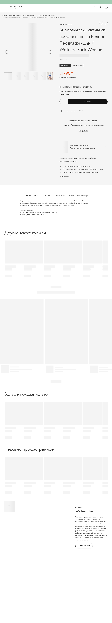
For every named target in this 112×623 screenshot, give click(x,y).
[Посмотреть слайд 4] (34, 76)
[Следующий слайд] (49, 52)
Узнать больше (64, 94)
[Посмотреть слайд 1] (8, 76)
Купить (87, 101)
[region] (28, 47)
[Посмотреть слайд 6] (51, 76)
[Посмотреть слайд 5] (42, 76)
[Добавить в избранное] (106, 22)
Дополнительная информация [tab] (72, 195)
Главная (4, 15)
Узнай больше (64, 176)
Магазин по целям (29, 15)
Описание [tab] (32, 195)
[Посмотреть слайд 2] (17, 76)
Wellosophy (66, 24)
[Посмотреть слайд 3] (25, 76)
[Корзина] (106, 7)
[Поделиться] (101, 22)
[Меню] (5, 7)
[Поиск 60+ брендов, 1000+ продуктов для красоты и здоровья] (94, 7)
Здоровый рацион (15, 15)
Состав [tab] (46, 195)
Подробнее (84, 131)
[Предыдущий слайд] (7, 52)
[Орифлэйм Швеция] (15, 7)
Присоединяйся (77, 125)
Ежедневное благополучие (46, 15)
